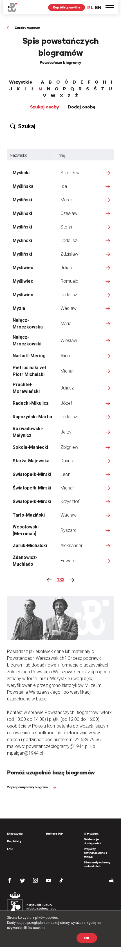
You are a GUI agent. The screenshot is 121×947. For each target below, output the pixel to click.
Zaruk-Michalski (30, 545)
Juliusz (67, 388)
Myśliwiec (23, 267)
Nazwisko (19, 155)
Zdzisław (69, 254)
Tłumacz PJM (55, 833)
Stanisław (70, 172)
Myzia (19, 308)
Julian (66, 267)
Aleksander (71, 545)
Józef (66, 403)
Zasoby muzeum (27, 27)
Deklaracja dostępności (92, 841)
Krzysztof (69, 501)
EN (98, 7)
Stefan (66, 227)
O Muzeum (91, 833)
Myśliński (22, 200)
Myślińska (23, 186)
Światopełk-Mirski (32, 474)
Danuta (67, 460)
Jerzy (65, 432)
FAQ (10, 849)
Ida (63, 186)
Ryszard (68, 530)
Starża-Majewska (31, 460)
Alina (65, 355)
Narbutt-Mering (29, 355)
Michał (66, 371)
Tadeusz (68, 240)
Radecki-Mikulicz (31, 403)
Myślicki (21, 172)
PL (90, 7)
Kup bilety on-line (66, 7)
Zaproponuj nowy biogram (27, 787)
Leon (65, 474)
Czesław (68, 213)
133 (60, 579)
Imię (61, 155)
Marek (66, 200)
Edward (67, 560)
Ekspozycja (15, 833)
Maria (65, 323)
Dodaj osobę (81, 107)
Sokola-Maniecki (30, 447)
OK (86, 938)
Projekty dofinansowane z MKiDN (95, 853)
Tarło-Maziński (29, 515)
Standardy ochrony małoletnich (97, 864)
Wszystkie (20, 82)
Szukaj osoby (44, 107)
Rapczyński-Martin (32, 416)
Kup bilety (14, 841)
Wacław (68, 308)
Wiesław (68, 340)
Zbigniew (69, 447)
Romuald (69, 281)
